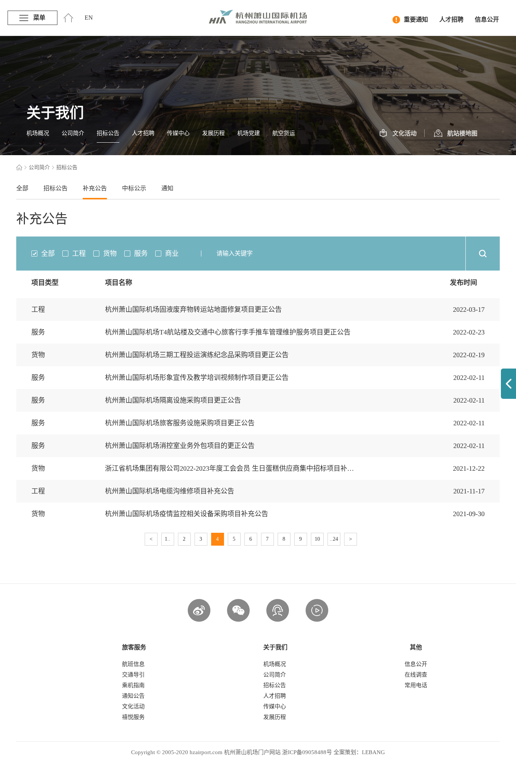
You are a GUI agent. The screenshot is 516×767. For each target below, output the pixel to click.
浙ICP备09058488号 (307, 752)
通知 (167, 188)
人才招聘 (451, 19)
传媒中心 (178, 133)
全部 (22, 188)
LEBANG (373, 752)
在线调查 (416, 675)
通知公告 (133, 696)
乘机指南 (133, 685)
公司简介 (73, 133)
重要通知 (416, 19)
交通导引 (133, 675)
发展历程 (213, 133)
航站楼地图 (462, 133)
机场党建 (248, 133)
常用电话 (416, 685)
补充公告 (95, 188)
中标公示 (134, 188)
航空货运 (283, 133)
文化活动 (404, 133)
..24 (334, 539)
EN (89, 17)
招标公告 (108, 133)
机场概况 (37, 133)
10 (317, 539)
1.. (167, 539)
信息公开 (487, 19)
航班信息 (133, 664)
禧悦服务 (133, 717)
